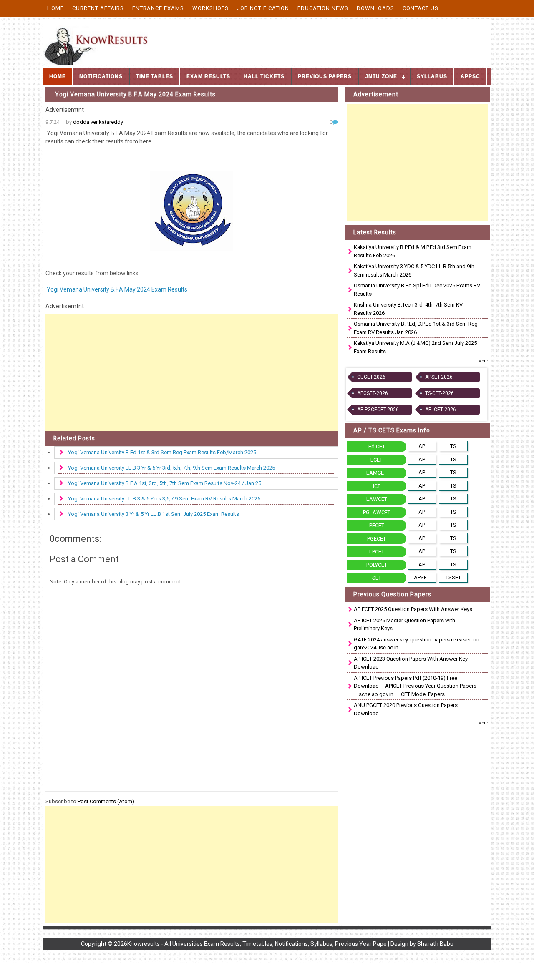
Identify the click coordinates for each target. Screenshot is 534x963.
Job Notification (263, 8)
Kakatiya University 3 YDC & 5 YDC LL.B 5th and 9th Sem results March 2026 (414, 270)
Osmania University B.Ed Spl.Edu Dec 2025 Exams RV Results (417, 289)
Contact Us (420, 8)
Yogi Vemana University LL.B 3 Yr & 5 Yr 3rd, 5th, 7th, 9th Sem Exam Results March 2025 (171, 468)
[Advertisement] (191, 372)
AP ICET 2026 (440, 409)
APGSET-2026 (372, 393)
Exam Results (208, 76)
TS (453, 446)
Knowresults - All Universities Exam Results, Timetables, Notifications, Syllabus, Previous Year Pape (257, 943)
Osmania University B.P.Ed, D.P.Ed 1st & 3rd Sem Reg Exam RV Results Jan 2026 (416, 328)
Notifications (101, 76)
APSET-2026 (439, 377)
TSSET (453, 577)
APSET (422, 577)
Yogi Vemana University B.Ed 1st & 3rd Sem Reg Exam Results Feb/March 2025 (162, 452)
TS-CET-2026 (439, 393)
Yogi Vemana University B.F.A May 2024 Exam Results (135, 94)
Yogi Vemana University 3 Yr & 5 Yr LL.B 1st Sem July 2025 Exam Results (153, 514)
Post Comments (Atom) (106, 801)
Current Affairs (98, 8)
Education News (322, 8)
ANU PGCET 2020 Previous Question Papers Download (406, 709)
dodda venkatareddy (98, 122)
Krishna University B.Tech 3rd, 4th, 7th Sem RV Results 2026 (408, 309)
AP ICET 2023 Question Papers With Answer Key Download (411, 663)
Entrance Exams (158, 8)
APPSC (470, 76)
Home (55, 8)
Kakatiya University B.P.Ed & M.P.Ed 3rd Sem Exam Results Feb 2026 (412, 251)
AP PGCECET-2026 (378, 409)
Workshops (210, 8)
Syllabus (432, 76)
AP (421, 446)
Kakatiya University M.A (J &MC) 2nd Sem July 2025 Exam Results (415, 347)
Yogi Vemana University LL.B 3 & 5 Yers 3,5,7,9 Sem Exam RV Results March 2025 (164, 498)
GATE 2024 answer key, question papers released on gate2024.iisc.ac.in (416, 643)
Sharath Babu (435, 943)
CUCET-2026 (371, 377)
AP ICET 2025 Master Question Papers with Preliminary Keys (404, 624)
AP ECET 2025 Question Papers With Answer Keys (413, 609)
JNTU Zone (381, 76)
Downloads (375, 8)
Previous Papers (325, 76)
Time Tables (154, 76)
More (483, 361)
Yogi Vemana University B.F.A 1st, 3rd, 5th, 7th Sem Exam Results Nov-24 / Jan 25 (164, 483)
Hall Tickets (264, 76)
